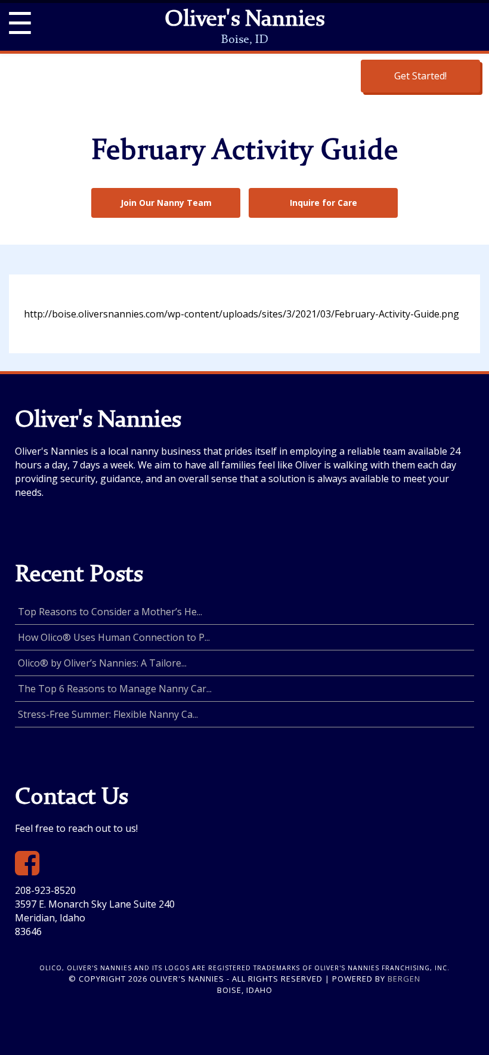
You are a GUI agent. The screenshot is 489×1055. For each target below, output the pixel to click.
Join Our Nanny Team (166, 202)
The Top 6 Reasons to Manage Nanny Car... (115, 688)
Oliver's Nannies (244, 20)
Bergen (404, 978)
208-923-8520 (45, 890)
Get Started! (420, 75)
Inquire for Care (323, 202)
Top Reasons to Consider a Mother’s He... (110, 611)
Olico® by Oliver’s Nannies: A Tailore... (102, 663)
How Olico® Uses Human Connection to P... (114, 637)
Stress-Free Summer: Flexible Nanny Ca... (108, 714)
